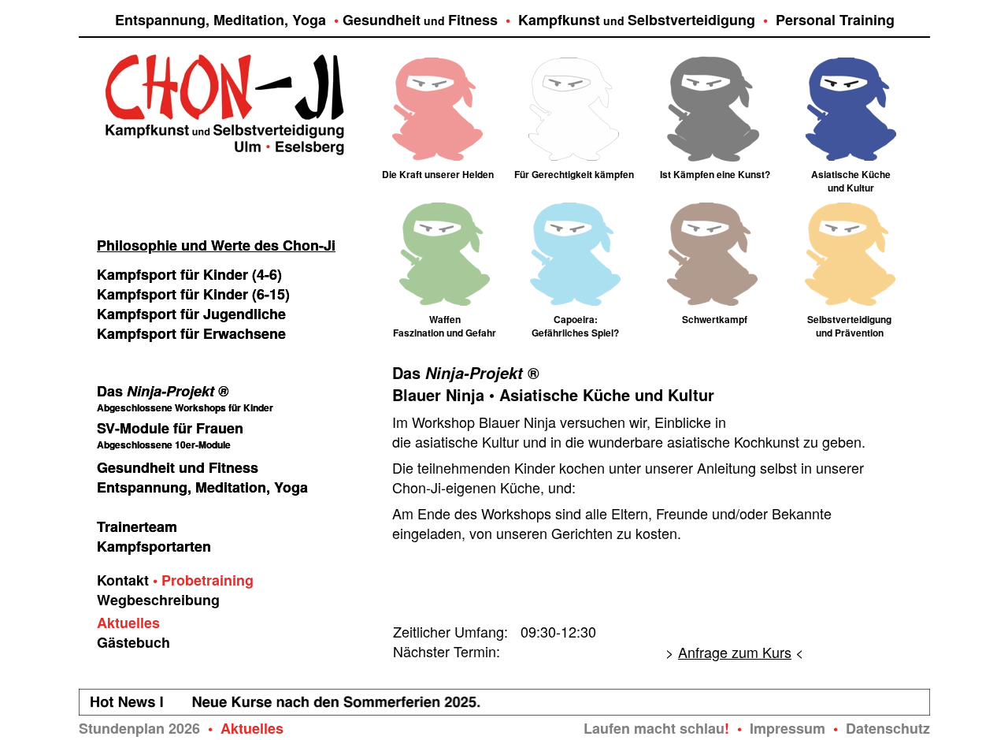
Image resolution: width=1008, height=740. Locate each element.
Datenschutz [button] (888, 728)
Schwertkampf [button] (714, 319)
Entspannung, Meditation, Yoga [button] (220, 19)
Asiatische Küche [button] (851, 174)
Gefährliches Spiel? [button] (575, 332)
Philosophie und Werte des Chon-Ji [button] (216, 245)
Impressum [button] (787, 728)
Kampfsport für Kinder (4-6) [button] (189, 274)
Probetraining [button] (207, 580)
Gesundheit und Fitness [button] (177, 467)
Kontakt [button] (123, 580)
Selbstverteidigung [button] (849, 319)
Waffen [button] (445, 319)
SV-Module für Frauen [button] (170, 428)
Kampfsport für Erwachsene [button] (191, 333)
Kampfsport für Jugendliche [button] (191, 313)
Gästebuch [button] (133, 642)
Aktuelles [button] (128, 622)
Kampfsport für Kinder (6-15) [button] (193, 294)
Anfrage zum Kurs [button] (734, 651)
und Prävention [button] (850, 332)
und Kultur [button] (851, 187)
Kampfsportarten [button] (154, 546)
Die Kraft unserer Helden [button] (438, 174)
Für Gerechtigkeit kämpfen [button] (574, 174)
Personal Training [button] (835, 19)
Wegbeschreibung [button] (158, 599)
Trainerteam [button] (137, 526)
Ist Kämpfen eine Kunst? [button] (715, 174)
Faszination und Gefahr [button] (444, 332)
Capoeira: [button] (576, 319)
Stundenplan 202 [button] (135, 728)
